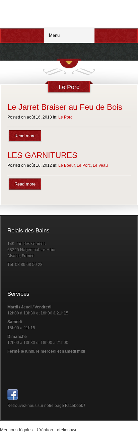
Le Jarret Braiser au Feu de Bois (64, 107)
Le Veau (100, 165)
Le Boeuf (66, 165)
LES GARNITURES (42, 155)
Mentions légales (16, 429)
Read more (25, 135)
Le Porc (65, 117)
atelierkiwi (66, 429)
